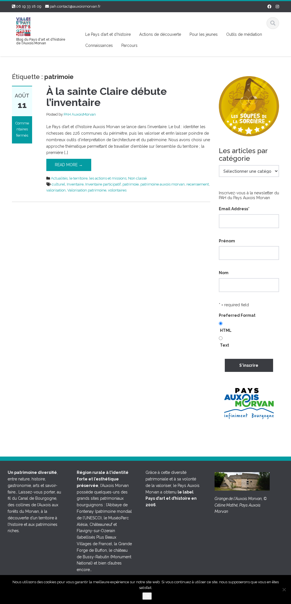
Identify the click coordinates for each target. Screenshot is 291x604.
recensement (197, 184)
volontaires (117, 190)
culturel (58, 184)
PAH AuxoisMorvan (80, 114)
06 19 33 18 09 (28, 6)
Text (224, 345)
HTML (226, 330)
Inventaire (75, 184)
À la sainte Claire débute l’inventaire (106, 97)
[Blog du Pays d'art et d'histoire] (23, 26)
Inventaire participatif (103, 184)
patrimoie (130, 184)
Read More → (69, 165)
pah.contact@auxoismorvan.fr (75, 6)
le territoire (78, 178)
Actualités (59, 178)
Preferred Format (237, 315)
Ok (147, 596)
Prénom (227, 241)
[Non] (284, 589)
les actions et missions (107, 178)
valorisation (56, 190)
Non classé (137, 178)
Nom (223, 272)
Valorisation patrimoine (86, 190)
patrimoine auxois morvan (162, 184)
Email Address (234, 209)
